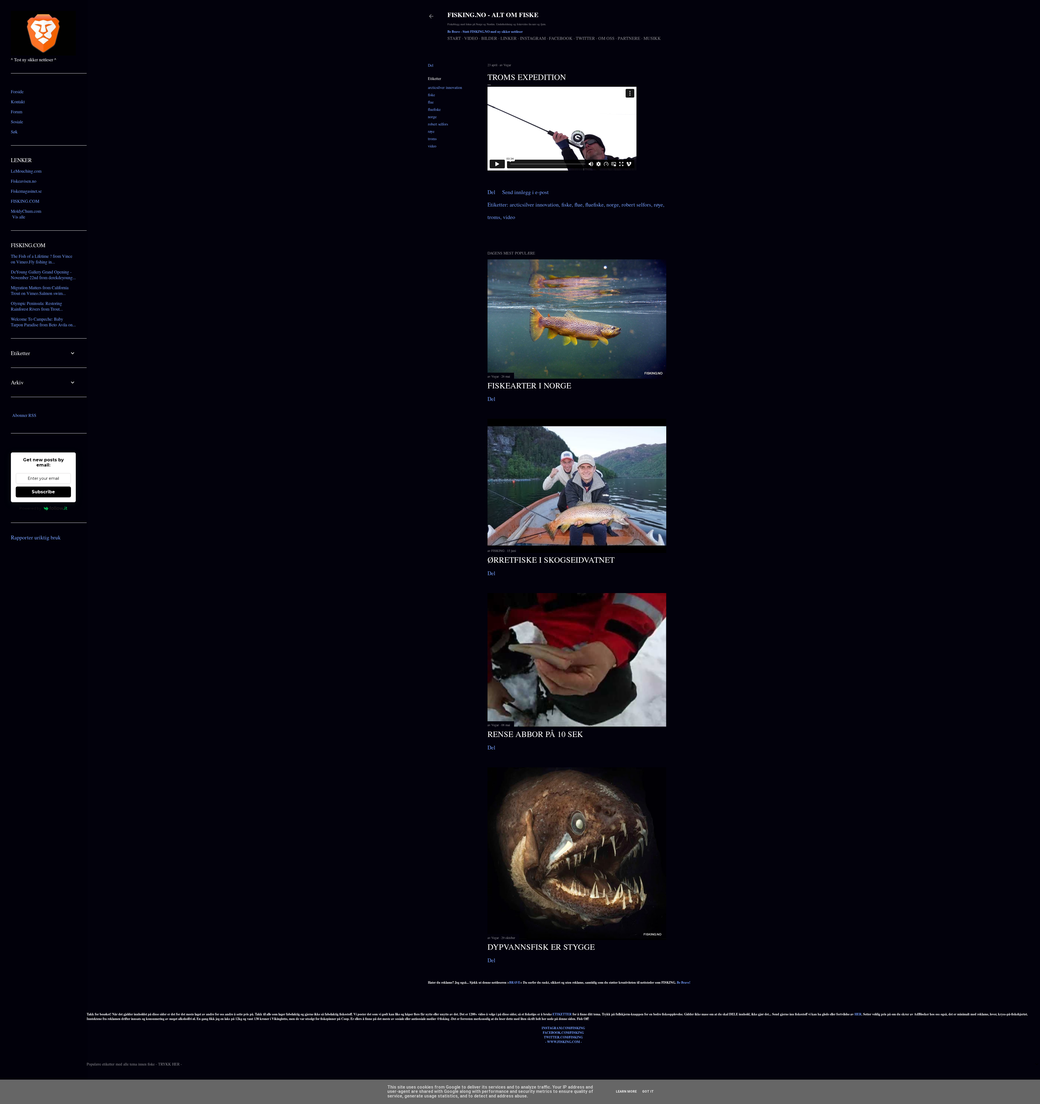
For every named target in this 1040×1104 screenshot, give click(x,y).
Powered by (30, 508)
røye (431, 131)
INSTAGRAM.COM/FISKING (563, 1028)
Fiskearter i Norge (529, 385)
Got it (648, 1091)
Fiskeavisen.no (23, 181)
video (432, 146)
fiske (431, 94)
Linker (508, 38)
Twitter (585, 38)
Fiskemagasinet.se (26, 191)
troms (432, 138)
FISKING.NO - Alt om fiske (492, 14)
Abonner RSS (24, 415)
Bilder (489, 38)
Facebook (561, 38)
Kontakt (18, 101)
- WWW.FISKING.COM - (563, 1041)
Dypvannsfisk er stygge (541, 946)
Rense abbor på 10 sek (535, 733)
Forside (17, 91)
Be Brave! (683, 982)
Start (454, 38)
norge (432, 116)
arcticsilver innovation (445, 87)
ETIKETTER (562, 1014)
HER (858, 1014)
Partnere (629, 38)
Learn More (626, 1091)
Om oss (606, 38)
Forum (16, 111)
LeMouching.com (26, 171)
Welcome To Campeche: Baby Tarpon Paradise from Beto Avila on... (43, 321)
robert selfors (438, 124)
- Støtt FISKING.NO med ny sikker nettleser (485, 31)
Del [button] (430, 65)
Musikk (652, 38)
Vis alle (18, 217)
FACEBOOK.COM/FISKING (563, 1032)
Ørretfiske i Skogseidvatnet (551, 559)
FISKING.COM (25, 201)
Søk (14, 131)
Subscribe (43, 491)
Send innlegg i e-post (525, 192)
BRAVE (514, 982)
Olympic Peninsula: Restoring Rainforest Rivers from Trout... (37, 306)
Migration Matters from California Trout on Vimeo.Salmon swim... (40, 290)
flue (431, 102)
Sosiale (17, 121)
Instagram (533, 38)
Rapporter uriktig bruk (36, 537)
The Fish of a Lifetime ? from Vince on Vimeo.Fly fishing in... (41, 259)
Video (471, 38)
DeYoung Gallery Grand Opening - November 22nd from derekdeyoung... (43, 274)
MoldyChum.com (26, 211)
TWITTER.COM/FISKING (563, 1037)
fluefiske (434, 109)
